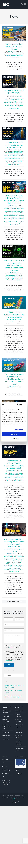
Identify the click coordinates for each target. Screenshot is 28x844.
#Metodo (9, 568)
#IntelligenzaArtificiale (17, 276)
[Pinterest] (18, 802)
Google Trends (14, 55)
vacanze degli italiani (12, 221)
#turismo (11, 54)
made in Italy (11, 164)
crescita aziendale (18, 162)
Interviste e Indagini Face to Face (7, 726)
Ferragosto (7, 55)
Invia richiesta (9, 665)
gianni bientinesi (18, 101)
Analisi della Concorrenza (19, 720)
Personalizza (13, 438)
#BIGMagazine (9, 563)
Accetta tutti (14, 434)
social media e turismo (16, 217)
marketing (18, 479)
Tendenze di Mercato (13, 157)
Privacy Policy (6, 770)
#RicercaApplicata (16, 568)
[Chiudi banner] (25, 404)
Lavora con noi (6, 763)
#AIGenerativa (12, 275)
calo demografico (13, 99)
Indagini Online (6, 735)
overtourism (16, 57)
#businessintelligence (17, 563)
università (20, 105)
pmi (15, 164)
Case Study (19, 206)
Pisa (22, 479)
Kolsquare (10, 215)
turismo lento (7, 220)
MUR (22, 102)
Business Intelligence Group (15, 209)
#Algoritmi (18, 562)
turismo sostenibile (14, 220)
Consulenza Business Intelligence (19, 742)
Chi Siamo (5, 759)
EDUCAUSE (19, 99)
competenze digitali (9, 474)
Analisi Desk (6, 716)
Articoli (15, 206)
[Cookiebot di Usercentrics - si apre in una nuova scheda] (16, 405)
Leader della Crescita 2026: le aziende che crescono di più (14, 144)
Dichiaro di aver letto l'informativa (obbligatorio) (14, 646)
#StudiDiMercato (8, 569)
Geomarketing (19, 710)
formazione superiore (10, 101)
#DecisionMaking (19, 565)
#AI (11, 473)
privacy (10, 647)
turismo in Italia (20, 218)
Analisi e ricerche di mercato (7, 711)
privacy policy (10, 660)
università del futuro (11, 106)
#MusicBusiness (14, 278)
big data (19, 473)
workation (16, 224)
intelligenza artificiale (13, 477)
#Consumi (6, 54)
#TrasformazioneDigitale (17, 569)
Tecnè (22, 217)
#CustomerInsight (8, 565)
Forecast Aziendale (18, 715)
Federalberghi (12, 212)
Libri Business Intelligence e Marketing (6, 782)
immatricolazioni (8, 102)
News (17, 155)
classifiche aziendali (9, 162)
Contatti (5, 766)
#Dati (14, 565)
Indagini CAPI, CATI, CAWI (6, 720)
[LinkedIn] (18, 774)
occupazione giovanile (15, 103)
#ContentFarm (19, 275)
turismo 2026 (14, 218)
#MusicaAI (8, 278)
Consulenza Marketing (19, 736)
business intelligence (17, 161)
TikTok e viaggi (7, 218)
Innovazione (15, 151)
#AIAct (7, 275)
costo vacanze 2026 (13, 211)
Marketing (6, 208)
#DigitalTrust (8, 276)
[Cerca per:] (14, 675)
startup (18, 164)
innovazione (19, 279)
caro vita (16, 54)
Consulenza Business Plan (19, 731)
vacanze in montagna (12, 223)
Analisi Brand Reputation (19, 725)
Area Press (16, 96)
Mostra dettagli (19, 429)
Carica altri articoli (14, 601)
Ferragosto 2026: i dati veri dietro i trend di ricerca (14, 46)
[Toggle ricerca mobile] (22, 4)
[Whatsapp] (21, 774)
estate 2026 (20, 54)
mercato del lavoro (16, 102)
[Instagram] (15, 802)
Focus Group (6, 732)
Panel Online (6, 739)
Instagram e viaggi (9, 214)
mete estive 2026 (17, 215)
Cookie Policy (6, 773)
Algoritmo (14, 473)
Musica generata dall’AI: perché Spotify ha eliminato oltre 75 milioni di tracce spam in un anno (14, 265)
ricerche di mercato (8, 480)
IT (22, 162)
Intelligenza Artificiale (9, 559)
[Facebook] (16, 774)
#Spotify (20, 278)
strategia (17, 571)
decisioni (17, 474)
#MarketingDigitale (19, 566)
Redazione (5, 777)
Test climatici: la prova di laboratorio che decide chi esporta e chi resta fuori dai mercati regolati (14, 379)
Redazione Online (11, 51)
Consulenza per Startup (20, 749)
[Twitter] (12, 802)
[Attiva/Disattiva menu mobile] (25, 4)
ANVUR (12, 98)
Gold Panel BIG (19, 212)
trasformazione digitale (18, 480)
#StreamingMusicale (11, 279)
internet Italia (12, 479)
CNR (22, 473)
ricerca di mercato (14, 105)
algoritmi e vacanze (16, 208)
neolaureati (6, 103)
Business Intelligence (16, 52)
